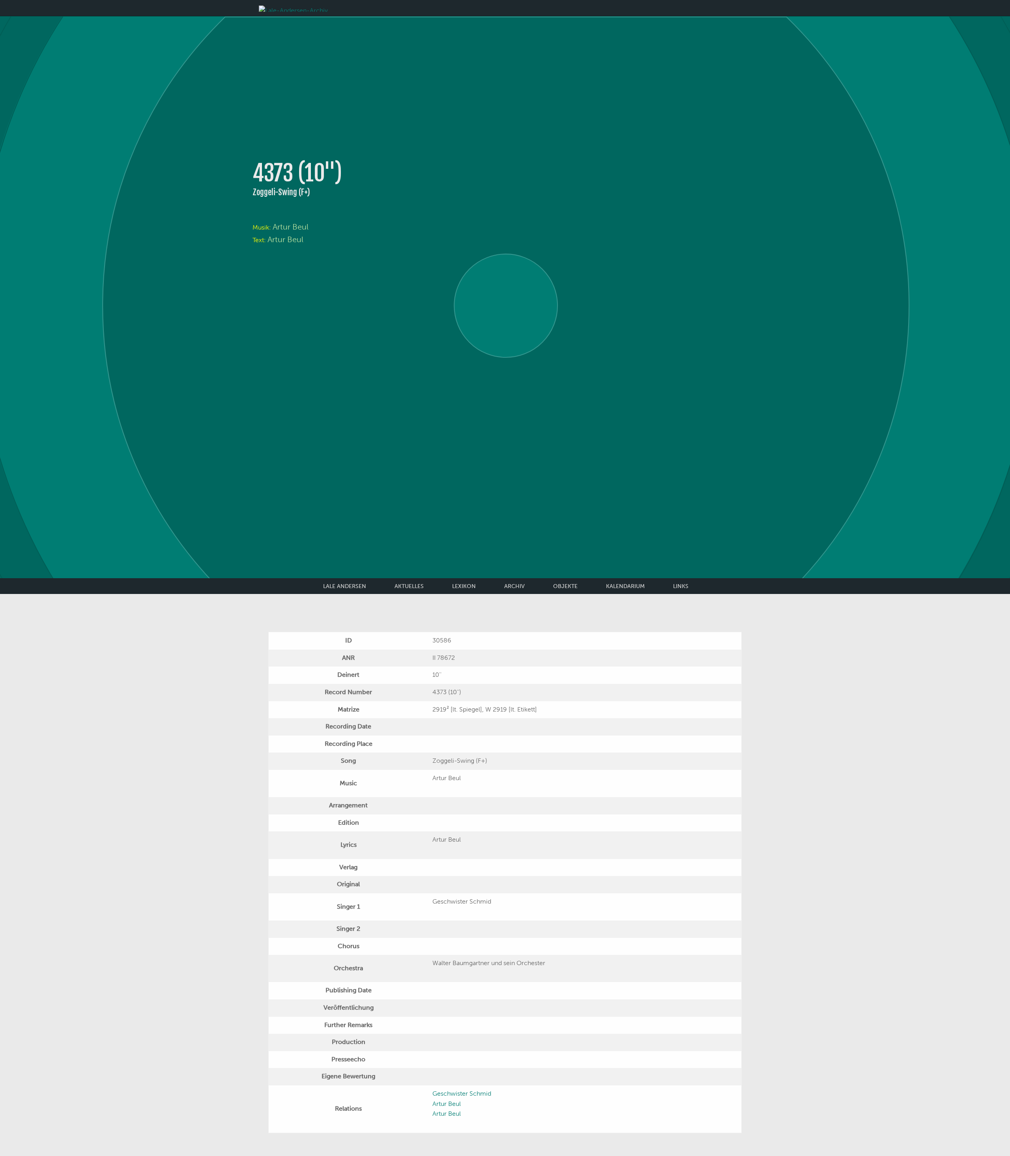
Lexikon (464, 586)
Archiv (514, 586)
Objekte (565, 586)
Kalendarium (625, 586)
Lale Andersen (344, 586)
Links (680, 586)
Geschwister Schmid (461, 1093)
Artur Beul (291, 227)
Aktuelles (409, 586)
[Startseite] (293, 8)
